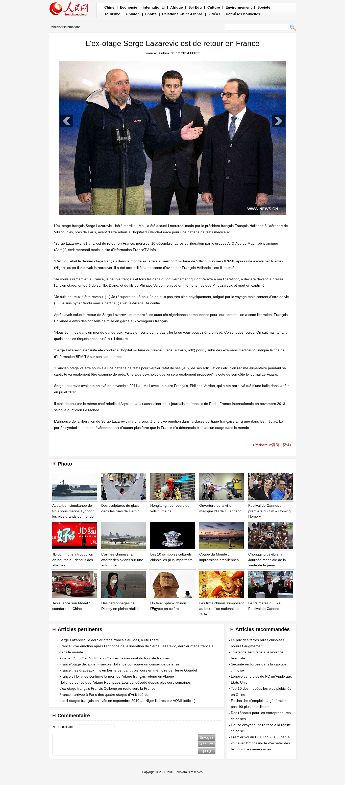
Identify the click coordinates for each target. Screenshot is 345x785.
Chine (109, 7)
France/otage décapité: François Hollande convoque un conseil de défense (119, 664)
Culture (213, 7)
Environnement (239, 7)
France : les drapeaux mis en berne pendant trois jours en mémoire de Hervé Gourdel (128, 670)
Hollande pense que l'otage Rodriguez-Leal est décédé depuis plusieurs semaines (125, 682)
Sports (151, 14)
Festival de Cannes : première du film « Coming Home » (269, 510)
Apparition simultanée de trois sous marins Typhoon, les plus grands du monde (73, 510)
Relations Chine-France (182, 14)
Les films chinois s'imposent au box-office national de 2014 (221, 608)
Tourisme (112, 14)
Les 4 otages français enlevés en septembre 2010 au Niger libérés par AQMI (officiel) (127, 701)
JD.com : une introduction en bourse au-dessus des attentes (72, 559)
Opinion (133, 14)
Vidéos (214, 14)
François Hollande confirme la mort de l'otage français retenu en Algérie (116, 676)
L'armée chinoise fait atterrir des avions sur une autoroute (122, 559)
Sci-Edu (195, 7)
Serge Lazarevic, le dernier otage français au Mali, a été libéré (109, 640)
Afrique (176, 7)
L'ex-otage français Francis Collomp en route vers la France (107, 688)
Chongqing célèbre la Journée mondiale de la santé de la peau (267, 559)
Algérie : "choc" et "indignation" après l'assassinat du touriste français (114, 658)
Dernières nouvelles (243, 14)
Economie (128, 7)
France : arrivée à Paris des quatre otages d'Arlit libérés (104, 694)
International (154, 7)
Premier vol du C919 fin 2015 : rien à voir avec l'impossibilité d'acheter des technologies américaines (260, 743)
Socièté (263, 7)
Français (55, 27)
